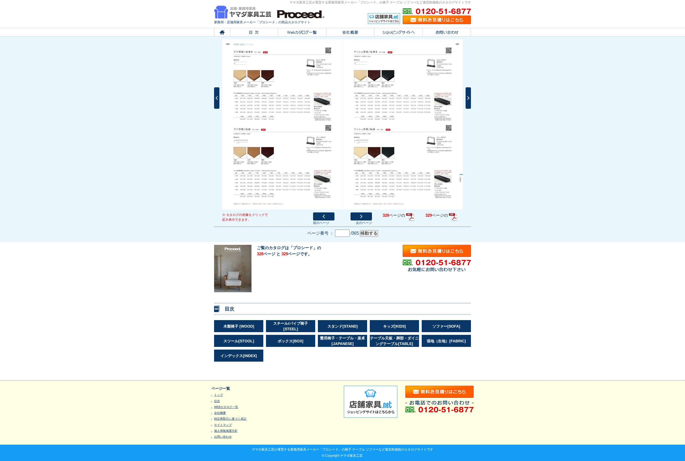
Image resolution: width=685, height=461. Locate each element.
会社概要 (220, 412)
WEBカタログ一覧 (226, 406)
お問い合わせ (223, 436)
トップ (218, 394)
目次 (217, 401)
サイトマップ (223, 424)
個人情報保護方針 (226, 430)
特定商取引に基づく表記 (230, 418)
